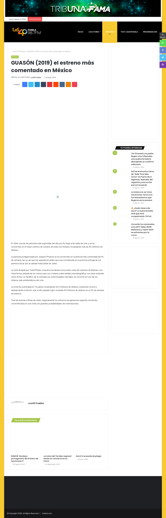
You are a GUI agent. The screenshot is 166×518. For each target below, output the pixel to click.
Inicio (14, 51)
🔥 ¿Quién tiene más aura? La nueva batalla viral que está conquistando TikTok (142, 212)
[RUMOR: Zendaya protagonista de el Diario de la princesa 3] (25, 439)
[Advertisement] (58, 220)
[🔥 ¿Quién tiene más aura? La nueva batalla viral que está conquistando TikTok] (122, 214)
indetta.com (47, 513)
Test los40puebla (129, 32)
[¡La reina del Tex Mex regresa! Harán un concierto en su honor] (58, 439)
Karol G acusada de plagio (88, 456)
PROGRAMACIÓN (150, 32)
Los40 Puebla (36, 77)
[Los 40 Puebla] (26, 32)
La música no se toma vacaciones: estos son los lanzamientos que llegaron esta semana (142, 196)
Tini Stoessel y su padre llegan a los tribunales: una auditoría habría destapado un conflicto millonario (142, 159)
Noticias (109, 32)
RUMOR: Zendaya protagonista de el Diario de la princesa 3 (24, 458)
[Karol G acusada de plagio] (90, 439)
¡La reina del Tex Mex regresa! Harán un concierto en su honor (57, 458)
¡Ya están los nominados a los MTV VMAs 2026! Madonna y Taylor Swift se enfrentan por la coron (142, 229)
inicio (80, 32)
